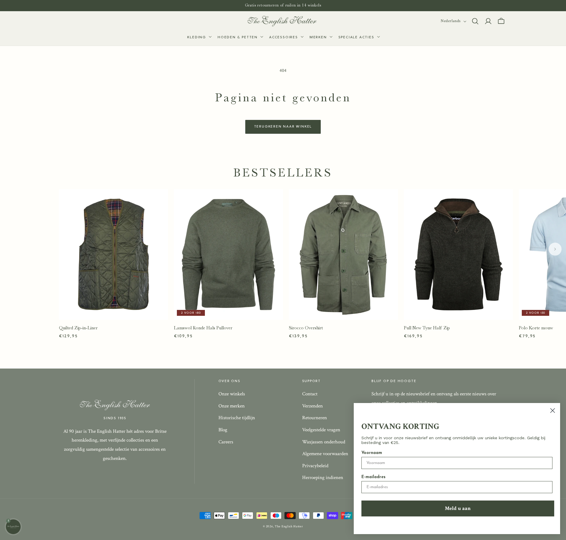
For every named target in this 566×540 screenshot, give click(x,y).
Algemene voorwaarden (325, 453)
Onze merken (231, 406)
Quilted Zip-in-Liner (78, 328)
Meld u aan (458, 508)
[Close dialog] (552, 410)
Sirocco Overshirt (306, 328)
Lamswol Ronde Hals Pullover (203, 328)
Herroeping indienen (322, 477)
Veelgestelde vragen (321, 430)
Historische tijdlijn (236, 418)
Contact (309, 394)
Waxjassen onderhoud (323, 442)
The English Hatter (289, 526)
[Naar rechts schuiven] (555, 249)
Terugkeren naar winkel (283, 127)
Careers (225, 442)
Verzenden (312, 406)
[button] (199, 38)
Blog (222, 430)
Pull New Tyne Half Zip (427, 328)
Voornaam (371, 453)
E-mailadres (373, 477)
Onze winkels (231, 394)
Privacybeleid (315, 466)
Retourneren (314, 418)
